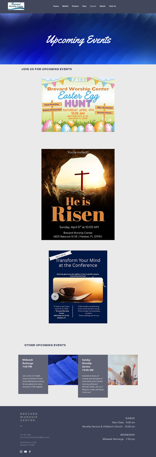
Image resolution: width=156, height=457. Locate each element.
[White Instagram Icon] (21, 451)
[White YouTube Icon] (25, 451)
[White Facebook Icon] (29, 451)
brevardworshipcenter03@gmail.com (35, 437)
